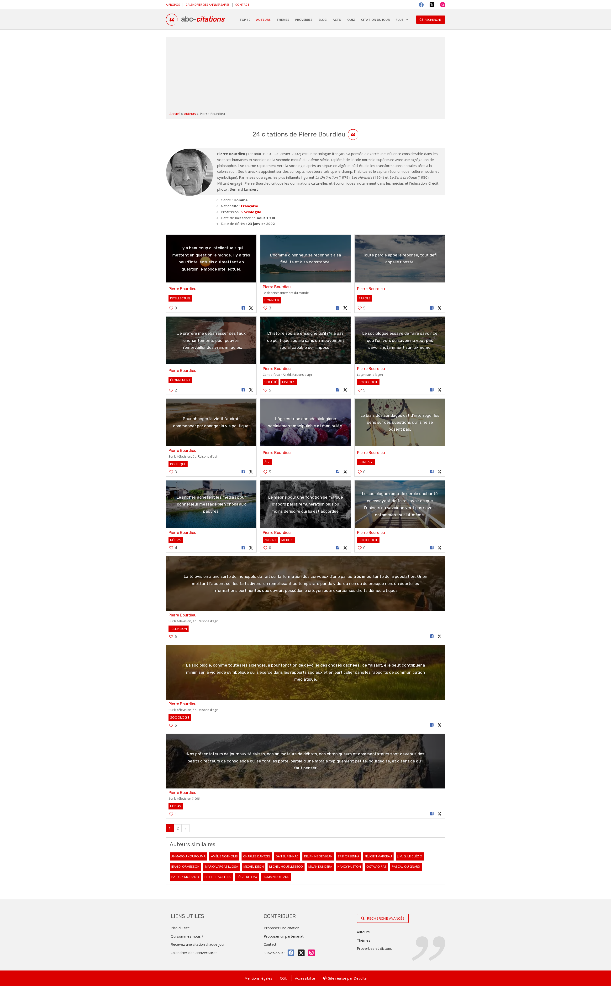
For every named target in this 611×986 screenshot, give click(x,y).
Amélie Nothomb (224, 856)
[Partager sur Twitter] (251, 308)
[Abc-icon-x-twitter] (301, 952)
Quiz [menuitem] (351, 19)
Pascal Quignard (406, 866)
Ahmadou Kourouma (188, 856)
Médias (175, 540)
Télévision (178, 628)
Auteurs (190, 113)
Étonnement (180, 380)
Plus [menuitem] (400, 19)
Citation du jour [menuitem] (375, 19)
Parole (364, 298)
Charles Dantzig (256, 856)
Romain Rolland (276, 877)
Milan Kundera (320, 866)
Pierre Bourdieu (182, 289)
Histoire (288, 382)
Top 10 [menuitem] (245, 19)
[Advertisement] (305, 75)
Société (270, 382)
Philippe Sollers (218, 877)
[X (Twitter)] (432, 4)
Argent (270, 540)
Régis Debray (247, 877)
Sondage (366, 462)
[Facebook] (421, 4)
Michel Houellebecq (286, 866)
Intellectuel (180, 298)
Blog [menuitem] (322, 19)
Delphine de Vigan (318, 856)
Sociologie (368, 382)
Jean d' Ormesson (185, 866)
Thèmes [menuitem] (283, 19)
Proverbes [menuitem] (303, 19)
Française (249, 205)
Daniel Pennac (287, 856)
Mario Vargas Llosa (221, 866)
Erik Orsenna (348, 856)
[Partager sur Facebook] (243, 308)
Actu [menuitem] (337, 19)
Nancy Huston (349, 866)
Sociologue (251, 211)
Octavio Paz (376, 866)
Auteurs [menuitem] (263, 19)
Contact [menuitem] (242, 5)
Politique (178, 464)
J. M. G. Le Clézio (409, 856)
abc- (202, 19)
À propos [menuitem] (173, 5)
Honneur (271, 300)
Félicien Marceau (378, 856)
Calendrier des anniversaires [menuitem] (208, 5)
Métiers (287, 540)
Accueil (174, 113)
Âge (267, 462)
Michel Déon (253, 866)
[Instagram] (442, 4)
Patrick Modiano (185, 877)
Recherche (433, 19)
